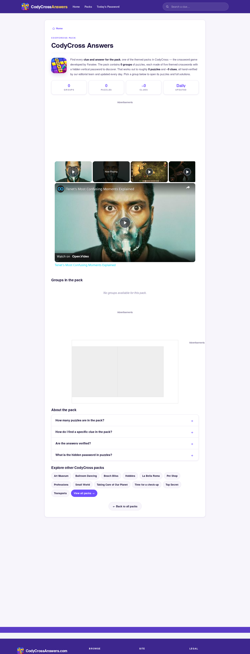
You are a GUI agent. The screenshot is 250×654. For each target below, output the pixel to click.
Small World (82, 479)
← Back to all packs (125, 501)
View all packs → (84, 488)
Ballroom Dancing (86, 471)
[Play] (149, 168)
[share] (188, 184)
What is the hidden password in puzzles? (83, 450)
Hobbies (130, 471)
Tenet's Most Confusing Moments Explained (100, 186)
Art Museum (61, 471)
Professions (61, 479)
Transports (60, 488)
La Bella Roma (151, 471)
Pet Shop (172, 471)
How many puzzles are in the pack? (79, 415)
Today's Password (108, 6)
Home (76, 6)
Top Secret (172, 479)
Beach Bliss (111, 471)
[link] (60, 185)
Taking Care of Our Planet (112, 479)
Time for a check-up (147, 479)
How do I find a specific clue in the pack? (83, 427)
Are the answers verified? (73, 438)
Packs (88, 6)
